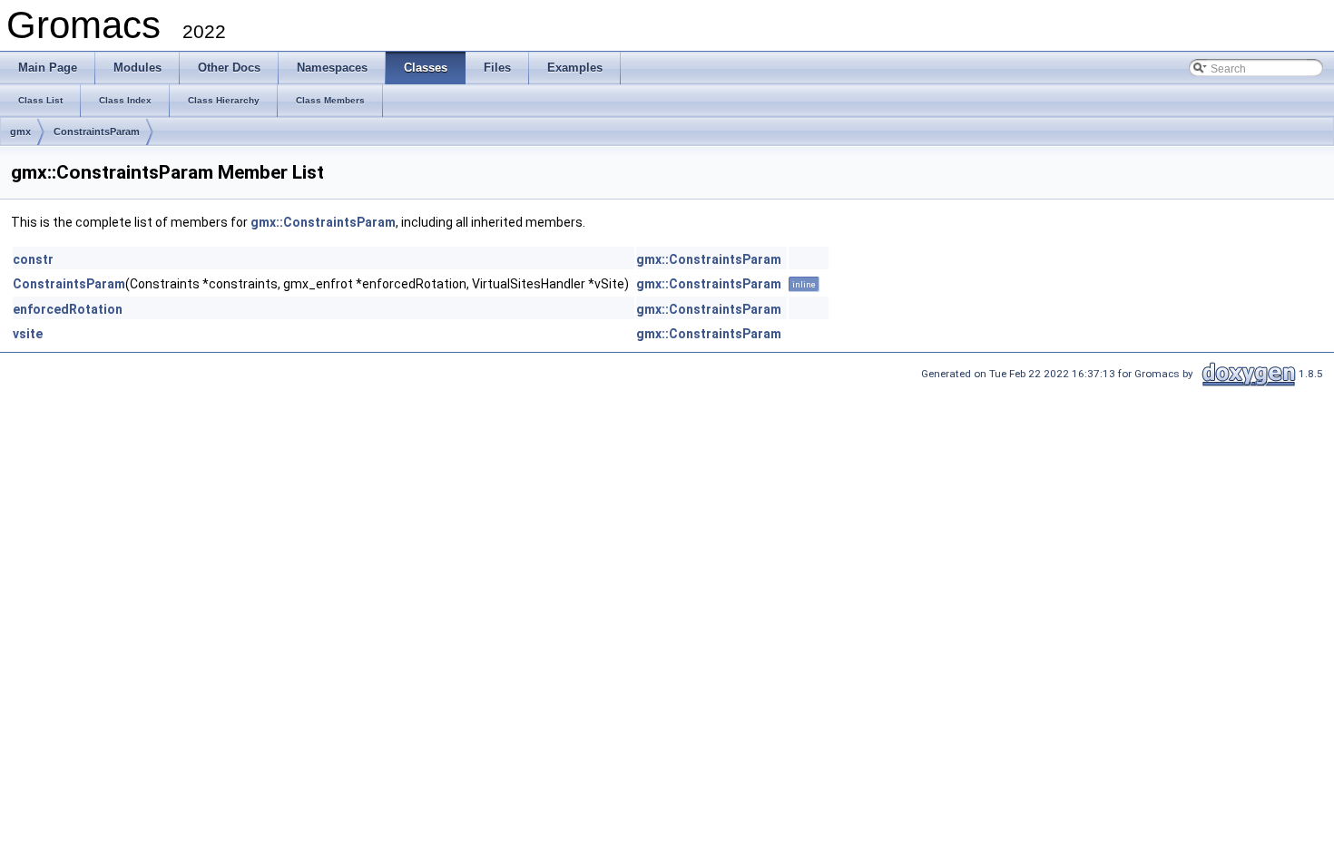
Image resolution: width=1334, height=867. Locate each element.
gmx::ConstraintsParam (323, 222)
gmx (20, 131)
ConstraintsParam (97, 131)
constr (33, 259)
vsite (28, 333)
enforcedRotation (68, 309)
